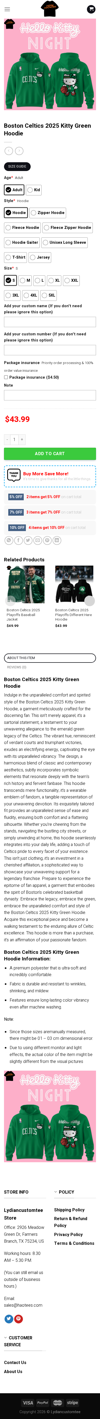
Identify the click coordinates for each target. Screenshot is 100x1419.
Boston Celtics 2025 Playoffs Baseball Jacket (23, 615)
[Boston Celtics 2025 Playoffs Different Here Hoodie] (74, 584)
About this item (21, 658)
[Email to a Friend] (37, 540)
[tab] (50, 658)
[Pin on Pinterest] (47, 540)
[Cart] (91, 9)
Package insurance (22, 363)
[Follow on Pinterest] (18, 1319)
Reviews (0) (17, 667)
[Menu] (7, 9)
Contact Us (15, 1363)
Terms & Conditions (74, 1243)
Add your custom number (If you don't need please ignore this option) (45, 337)
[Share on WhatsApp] (9, 540)
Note (8, 385)
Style (9, 201)
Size (9, 268)
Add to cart (50, 454)
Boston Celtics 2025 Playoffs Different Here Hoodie (73, 615)
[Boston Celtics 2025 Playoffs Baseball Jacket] (26, 584)
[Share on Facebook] (18, 540)
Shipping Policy (69, 1210)
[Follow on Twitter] (9, 1319)
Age (8, 178)
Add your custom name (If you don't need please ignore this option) (43, 309)
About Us (13, 1372)
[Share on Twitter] (28, 540)
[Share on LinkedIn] (57, 540)
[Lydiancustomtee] (50, 9)
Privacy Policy (68, 1235)
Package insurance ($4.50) (34, 377)
